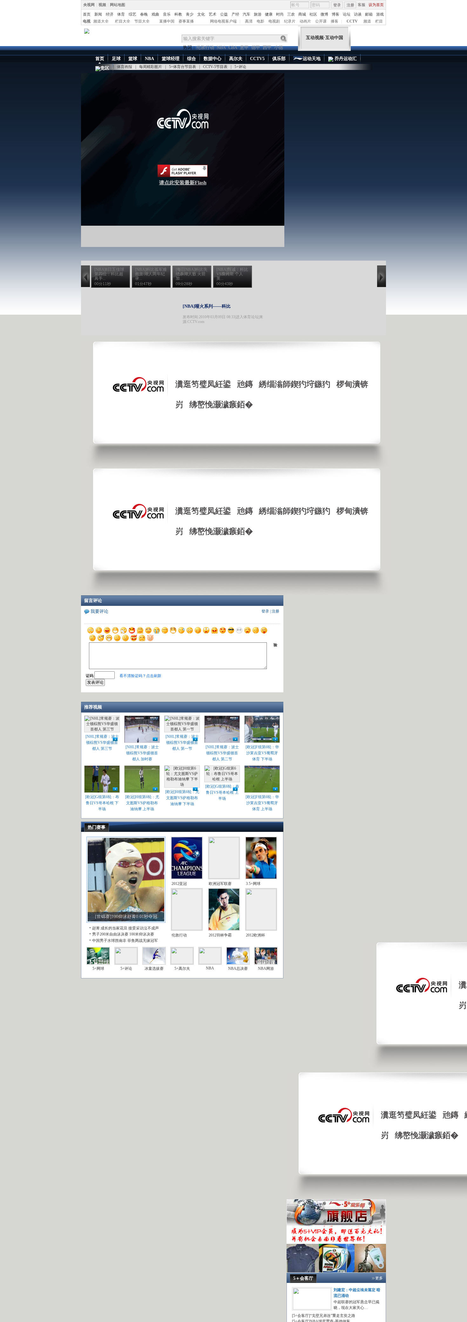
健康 (269, 14)
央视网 (89, 5)
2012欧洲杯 (255, 935)
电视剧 (274, 21)
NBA (221, 47)
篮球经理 (170, 58)
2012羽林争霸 (220, 935)
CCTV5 (257, 58)
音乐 (167, 14)
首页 (87, 14)
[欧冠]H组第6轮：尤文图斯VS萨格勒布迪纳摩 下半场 (182, 798)
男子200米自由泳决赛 (110, 934)
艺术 (212, 14)
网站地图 (117, 5)
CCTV (352, 21)
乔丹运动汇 (345, 58)
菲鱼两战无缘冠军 (142, 940)
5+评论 (240, 67)
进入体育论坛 (247, 317)
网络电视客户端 (223, 21)
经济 (109, 14)
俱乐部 (279, 58)
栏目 (379, 21)
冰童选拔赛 (154, 968)
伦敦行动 (205, 47)
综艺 (132, 14)
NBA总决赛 (238, 968)
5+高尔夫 (182, 968)
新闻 (98, 14)
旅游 (257, 14)
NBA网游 (266, 968)
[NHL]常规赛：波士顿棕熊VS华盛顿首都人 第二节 (222, 753)
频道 (367, 21)
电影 (260, 21)
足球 (116, 58)
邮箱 (369, 14)
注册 (350, 5)
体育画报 (124, 67)
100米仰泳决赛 (141, 934)
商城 (302, 14)
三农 (291, 14)
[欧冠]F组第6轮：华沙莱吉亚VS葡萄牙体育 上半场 (262, 803)
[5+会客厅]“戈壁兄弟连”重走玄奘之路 (323, 1315)
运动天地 (312, 58)
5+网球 (98, 968)
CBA (232, 47)
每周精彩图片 (150, 67)
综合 (191, 58)
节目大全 (142, 21)
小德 (278, 47)
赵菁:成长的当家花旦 (109, 928)
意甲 (244, 47)
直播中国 (166, 21)
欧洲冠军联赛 (220, 883)
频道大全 (101, 21)
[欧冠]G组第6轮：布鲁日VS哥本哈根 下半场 (102, 803)
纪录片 (289, 21)
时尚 (280, 14)
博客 (335, 14)
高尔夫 (235, 58)
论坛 (346, 14)
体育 (121, 14)
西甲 (267, 47)
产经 (235, 14)
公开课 (321, 21)
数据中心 (212, 58)
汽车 (246, 14)
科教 (178, 14)
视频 (102, 5)
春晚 (144, 14)
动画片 (305, 21)
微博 (324, 14)
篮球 (132, 58)
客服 (361, 5)
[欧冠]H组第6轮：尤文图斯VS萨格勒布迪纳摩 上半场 (142, 803)
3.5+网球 (253, 883)
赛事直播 (186, 21)
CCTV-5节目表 (215, 67)
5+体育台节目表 (182, 67)
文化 (201, 14)
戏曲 (155, 14)
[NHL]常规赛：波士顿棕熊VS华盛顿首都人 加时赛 (142, 753)
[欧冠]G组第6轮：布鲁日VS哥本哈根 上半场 (222, 792)
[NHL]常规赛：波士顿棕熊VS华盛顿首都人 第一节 (182, 742)
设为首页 (376, 5)
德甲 (255, 47)
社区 (313, 14)
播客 (334, 21)
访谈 (358, 14)
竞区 (104, 68)
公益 (224, 14)
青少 (189, 14)
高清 (249, 21)
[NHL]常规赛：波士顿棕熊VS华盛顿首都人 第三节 (102, 742)
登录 (337, 5)
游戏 (380, 14)
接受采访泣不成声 (143, 928)
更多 (379, 1278)
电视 (87, 21)
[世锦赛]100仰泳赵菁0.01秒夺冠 (126, 916)
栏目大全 (122, 21)
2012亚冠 (179, 883)
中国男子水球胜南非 (109, 940)
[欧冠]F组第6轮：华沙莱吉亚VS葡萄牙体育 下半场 (262, 753)
